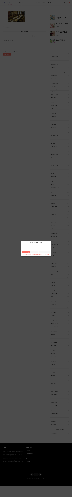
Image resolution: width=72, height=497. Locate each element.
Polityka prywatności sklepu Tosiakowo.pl (29, 254)
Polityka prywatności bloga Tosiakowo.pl (42, 254)
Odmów (34, 252)
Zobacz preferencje (44, 252)
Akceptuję (26, 252)
